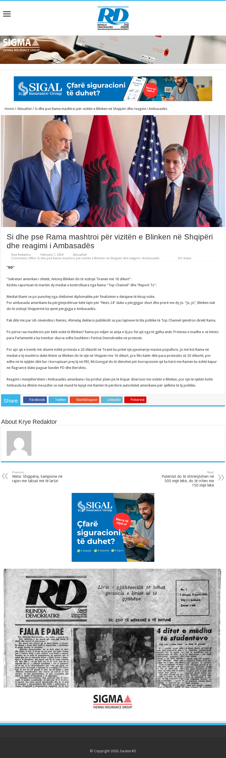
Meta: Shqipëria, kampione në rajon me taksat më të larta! (37, 477)
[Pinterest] (113, 744)
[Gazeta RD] (113, 17)
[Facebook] (103, 744)
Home (9, 109)
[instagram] (129, 744)
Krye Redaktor (21, 255)
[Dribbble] (118, 744)
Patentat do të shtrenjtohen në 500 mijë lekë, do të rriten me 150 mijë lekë (188, 479)
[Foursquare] (124, 744)
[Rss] (97, 744)
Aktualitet (24, 109)
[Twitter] (108, 744)
